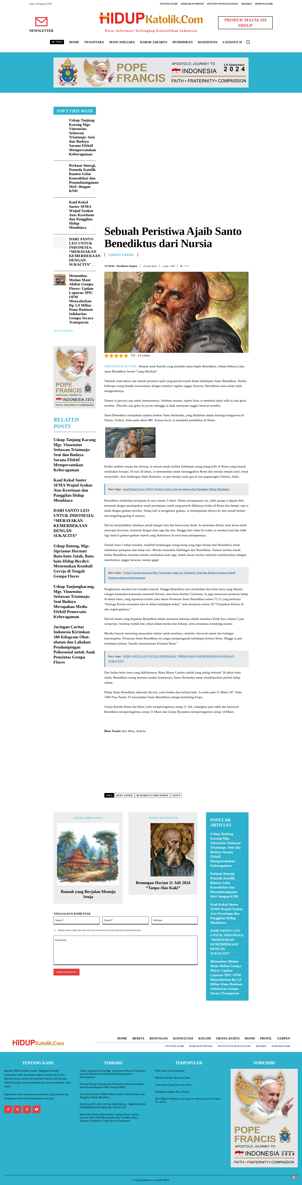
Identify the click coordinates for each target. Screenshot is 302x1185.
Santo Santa (121, 255)
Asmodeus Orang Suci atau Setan (173, 1084)
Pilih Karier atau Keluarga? (170, 1070)
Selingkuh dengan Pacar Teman (172, 1091)
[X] (228, 265)
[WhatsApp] (236, 265)
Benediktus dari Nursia (152, 795)
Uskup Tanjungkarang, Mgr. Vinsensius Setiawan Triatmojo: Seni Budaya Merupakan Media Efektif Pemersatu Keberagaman (74, 601)
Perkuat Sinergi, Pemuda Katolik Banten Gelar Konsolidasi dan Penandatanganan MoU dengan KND (83, 178)
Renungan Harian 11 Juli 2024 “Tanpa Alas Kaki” (163, 885)
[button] (248, 42)
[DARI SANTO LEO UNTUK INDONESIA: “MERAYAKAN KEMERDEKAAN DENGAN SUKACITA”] (59, 242)
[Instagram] (17, 1109)
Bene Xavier (124, 795)
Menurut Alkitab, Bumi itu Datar (172, 1077)
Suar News (213, 1002)
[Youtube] (36, 1109)
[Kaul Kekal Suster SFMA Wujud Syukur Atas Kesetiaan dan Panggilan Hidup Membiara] (59, 206)
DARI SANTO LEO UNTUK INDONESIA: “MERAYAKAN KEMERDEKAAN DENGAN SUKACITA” (84, 251)
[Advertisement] (176, 131)
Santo (176, 795)
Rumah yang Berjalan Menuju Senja (88, 894)
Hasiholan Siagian (127, 266)
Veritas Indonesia (63, 330)
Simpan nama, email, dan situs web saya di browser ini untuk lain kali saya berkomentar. (99, 930)
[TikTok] (27, 1109)
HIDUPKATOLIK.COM (120, 366)
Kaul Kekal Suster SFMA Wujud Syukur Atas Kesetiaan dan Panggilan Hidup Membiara (81, 215)
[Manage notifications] (294, 1177)
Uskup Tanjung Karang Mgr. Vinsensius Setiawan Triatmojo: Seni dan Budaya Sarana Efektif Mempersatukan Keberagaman (82, 137)
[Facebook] (220, 265)
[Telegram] (245, 265)
